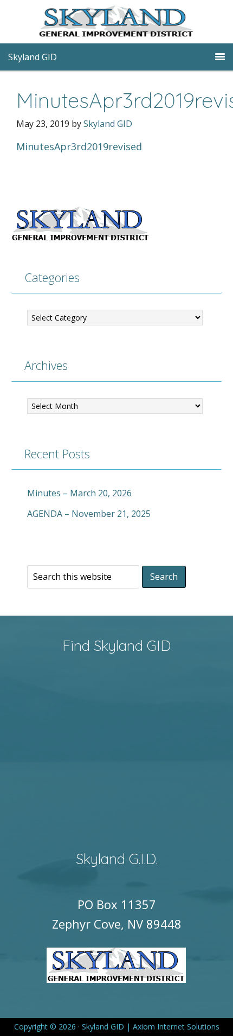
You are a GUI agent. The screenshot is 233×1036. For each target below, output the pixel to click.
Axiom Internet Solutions (176, 1026)
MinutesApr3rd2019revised (79, 146)
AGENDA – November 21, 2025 (89, 514)
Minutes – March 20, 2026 (79, 493)
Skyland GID (133, 24)
